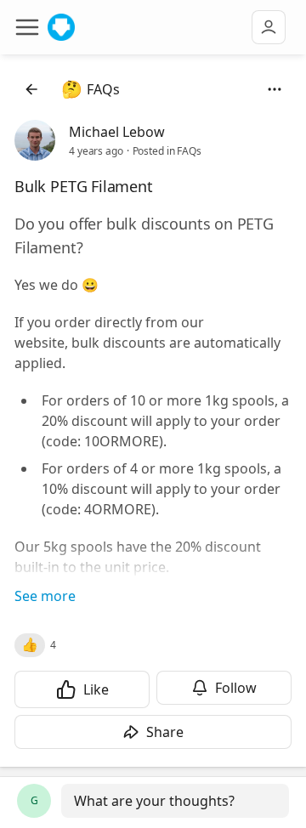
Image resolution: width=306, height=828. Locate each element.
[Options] (275, 89)
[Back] (31, 89)
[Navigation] (27, 27)
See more (45, 596)
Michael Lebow (117, 131)
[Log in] (269, 27)
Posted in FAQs (167, 151)
